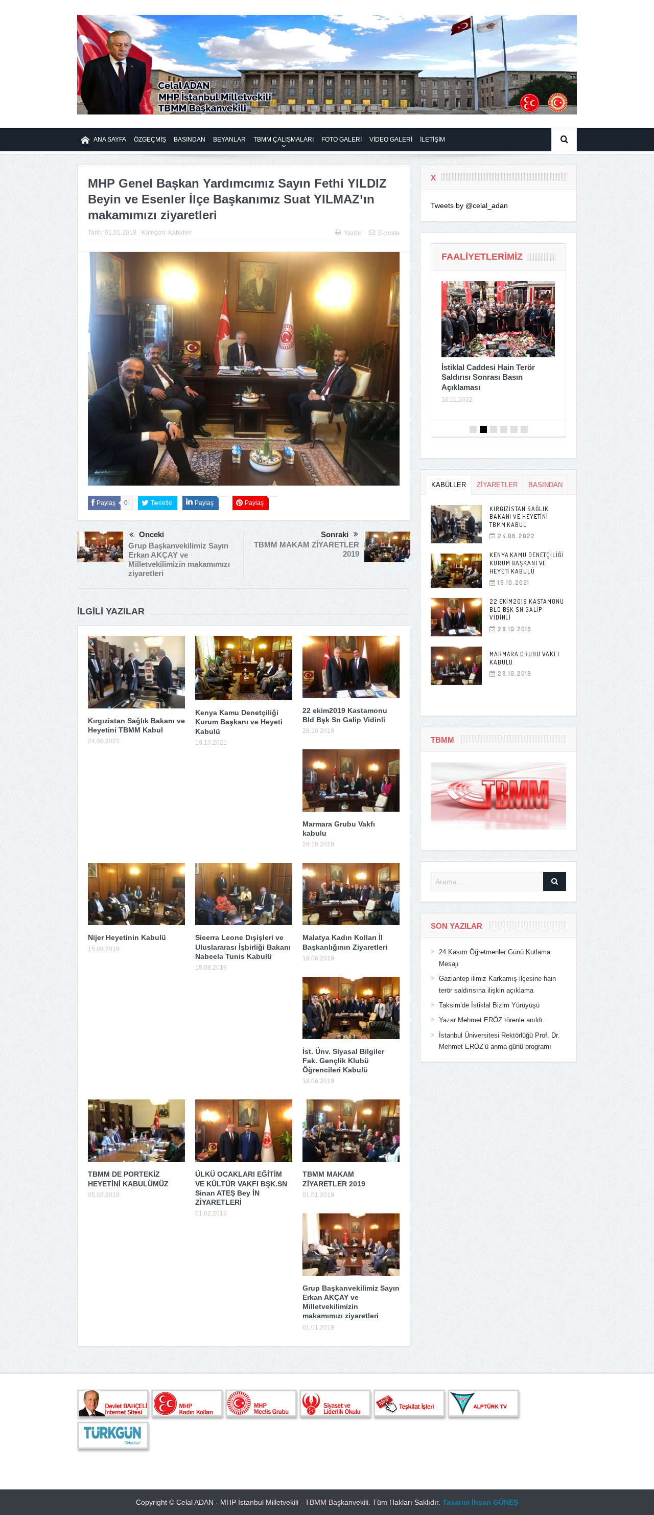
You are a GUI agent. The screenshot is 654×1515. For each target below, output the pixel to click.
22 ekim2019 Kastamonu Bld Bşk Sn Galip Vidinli (526, 609)
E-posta (389, 233)
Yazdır (352, 233)
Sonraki (334, 534)
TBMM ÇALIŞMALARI (283, 139)
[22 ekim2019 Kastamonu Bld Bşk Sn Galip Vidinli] (456, 617)
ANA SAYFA (110, 139)
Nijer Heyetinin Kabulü (127, 937)
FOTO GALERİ (341, 139)
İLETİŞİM (432, 139)
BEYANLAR (229, 139)
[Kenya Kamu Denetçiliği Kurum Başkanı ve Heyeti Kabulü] (456, 571)
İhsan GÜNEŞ (495, 1502)
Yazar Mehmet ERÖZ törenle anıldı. (492, 1020)
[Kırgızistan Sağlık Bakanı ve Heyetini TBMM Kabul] (456, 524)
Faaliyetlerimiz (482, 256)
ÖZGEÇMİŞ (150, 139)
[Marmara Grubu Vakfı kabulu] (456, 666)
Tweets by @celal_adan (469, 205)
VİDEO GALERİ (390, 139)
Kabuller (180, 232)
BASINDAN (189, 139)
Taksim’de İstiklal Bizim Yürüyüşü (489, 1005)
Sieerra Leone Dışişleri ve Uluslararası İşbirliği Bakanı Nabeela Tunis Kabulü (243, 946)
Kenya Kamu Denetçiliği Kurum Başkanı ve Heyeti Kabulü (239, 721)
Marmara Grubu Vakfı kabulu (524, 658)
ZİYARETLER (497, 485)
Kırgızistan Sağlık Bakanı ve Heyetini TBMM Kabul (519, 517)
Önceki (151, 534)
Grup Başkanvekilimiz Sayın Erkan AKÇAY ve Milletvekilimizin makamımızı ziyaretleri (179, 559)
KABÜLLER (448, 485)
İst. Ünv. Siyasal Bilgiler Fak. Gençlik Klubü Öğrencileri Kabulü (343, 1060)
